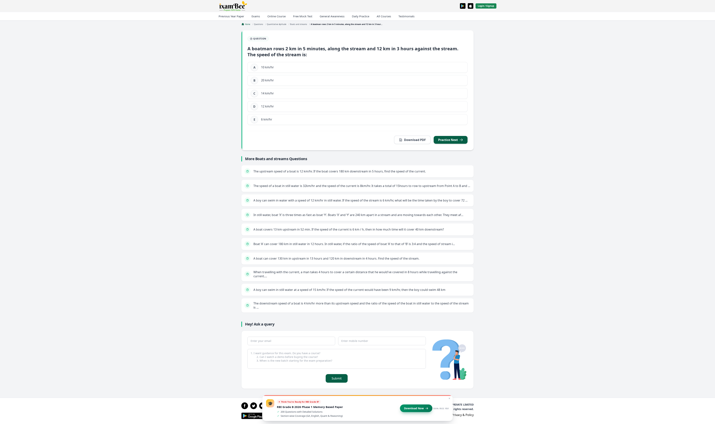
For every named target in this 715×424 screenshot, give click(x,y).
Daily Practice (360, 16)
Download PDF (415, 140)
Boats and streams (298, 24)
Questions (258, 24)
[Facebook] (244, 405)
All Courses (384, 16)
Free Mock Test (302, 16)
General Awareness (332, 16)
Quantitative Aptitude (276, 24)
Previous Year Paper (231, 16)
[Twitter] (253, 405)
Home (247, 24)
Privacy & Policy (463, 415)
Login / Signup (486, 5)
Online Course (276, 16)
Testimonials (406, 16)
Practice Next (448, 140)
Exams (256, 16)
